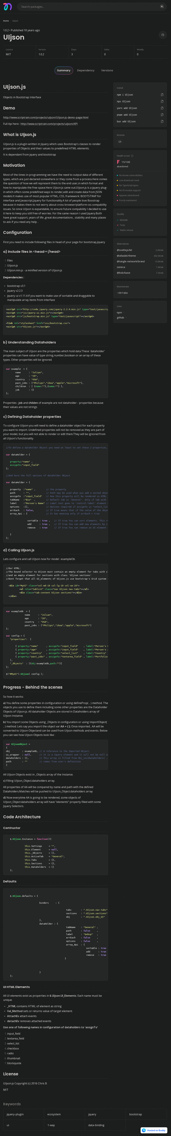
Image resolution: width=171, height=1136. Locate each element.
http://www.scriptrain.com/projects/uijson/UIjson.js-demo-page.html (45, 117)
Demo (9, 108)
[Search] (161, 7)
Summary (63, 70)
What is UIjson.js (19, 134)
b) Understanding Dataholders (29, 342)
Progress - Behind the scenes (32, 687)
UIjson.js (14, 87)
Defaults (9, 881)
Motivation (14, 165)
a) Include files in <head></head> (31, 251)
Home (6, 20)
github (122, 317)
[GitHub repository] (163, 35)
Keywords (12, 1104)
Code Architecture (22, 817)
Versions (107, 70)
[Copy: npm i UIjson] (162, 94)
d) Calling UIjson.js (18, 550)
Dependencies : (13, 277)
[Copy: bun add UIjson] (162, 121)
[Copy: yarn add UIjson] (162, 108)
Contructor (11, 828)
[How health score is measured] (132, 155)
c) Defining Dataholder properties (32, 416)
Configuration (17, 232)
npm (121, 312)
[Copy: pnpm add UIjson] (162, 114)
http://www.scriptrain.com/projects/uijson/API (49, 124)
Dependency (86, 70)
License (10, 1074)
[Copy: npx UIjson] (162, 101)
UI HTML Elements (16, 987)
